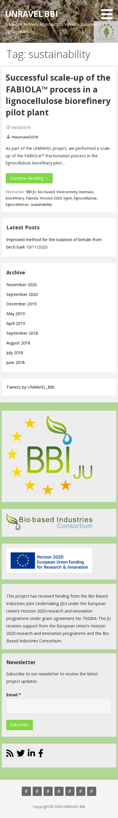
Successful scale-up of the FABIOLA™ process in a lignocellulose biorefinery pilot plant (58, 95)
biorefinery (15, 198)
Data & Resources (80, 791)
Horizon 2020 (51, 198)
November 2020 (21, 284)
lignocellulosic (17, 204)
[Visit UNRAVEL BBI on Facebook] (40, 754)
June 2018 (15, 362)
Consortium (91, 791)
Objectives (37, 791)
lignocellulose (85, 198)
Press (48, 791)
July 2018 (14, 352)
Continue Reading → (29, 178)
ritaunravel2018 (24, 136)
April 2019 (15, 323)
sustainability (41, 204)
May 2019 (15, 313)
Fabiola (32, 198)
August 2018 (18, 343)
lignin (68, 198)
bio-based (46, 191)
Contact (69, 791)
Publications (59, 791)
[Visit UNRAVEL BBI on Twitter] (21, 754)
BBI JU (31, 191)
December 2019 (21, 304)
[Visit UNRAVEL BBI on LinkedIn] (31, 754)
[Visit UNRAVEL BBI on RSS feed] (9, 754)
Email (13, 694)
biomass (86, 191)
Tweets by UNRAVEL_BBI (30, 387)
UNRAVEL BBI (31, 13)
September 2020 (22, 294)
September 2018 (22, 333)
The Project (26, 791)
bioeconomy (67, 191)
